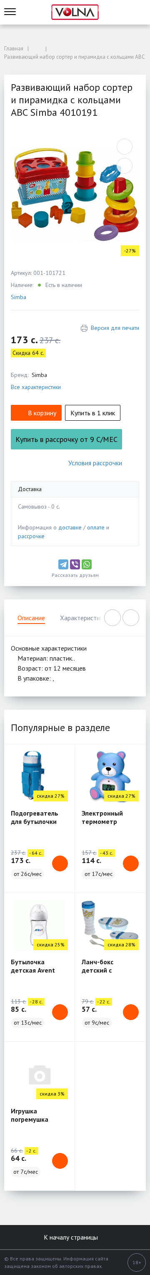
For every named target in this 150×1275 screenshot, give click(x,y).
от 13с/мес (28, 1022)
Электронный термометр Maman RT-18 (102, 821)
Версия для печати (115, 328)
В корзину (42, 413)
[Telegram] (63, 564)
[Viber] (75, 564)
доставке (70, 527)
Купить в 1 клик (92, 413)
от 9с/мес (97, 1022)
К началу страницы (72, 1237)
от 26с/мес (28, 874)
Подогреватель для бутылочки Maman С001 (34, 821)
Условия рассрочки (95, 463)
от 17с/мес (98, 874)
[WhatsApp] (87, 564)
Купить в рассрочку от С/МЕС (66, 439)
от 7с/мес (25, 1171)
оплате (96, 527)
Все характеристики (36, 387)
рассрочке (31, 536)
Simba (18, 297)
